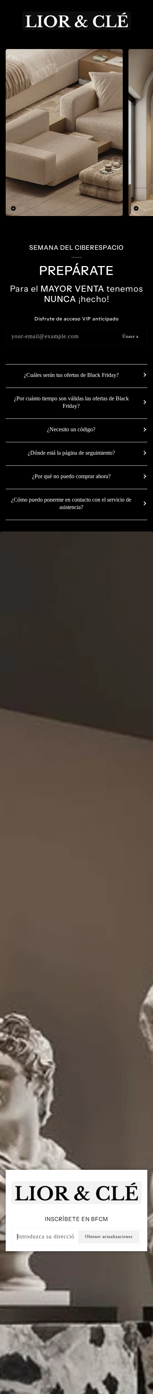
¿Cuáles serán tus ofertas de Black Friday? (71, 375)
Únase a (130, 336)
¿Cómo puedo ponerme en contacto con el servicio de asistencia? (71, 503)
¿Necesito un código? (71, 429)
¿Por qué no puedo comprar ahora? (71, 476)
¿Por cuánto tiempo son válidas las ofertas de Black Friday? (71, 402)
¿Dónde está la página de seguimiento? (71, 453)
